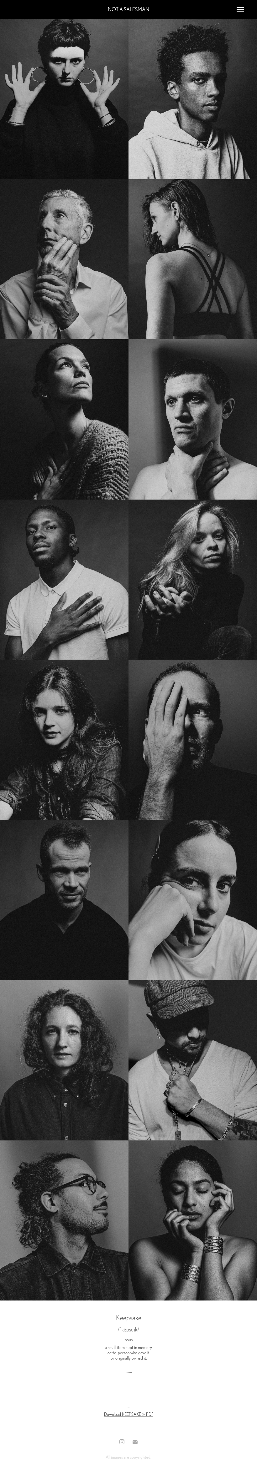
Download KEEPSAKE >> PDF (128, 1414)
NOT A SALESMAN (128, 9)
